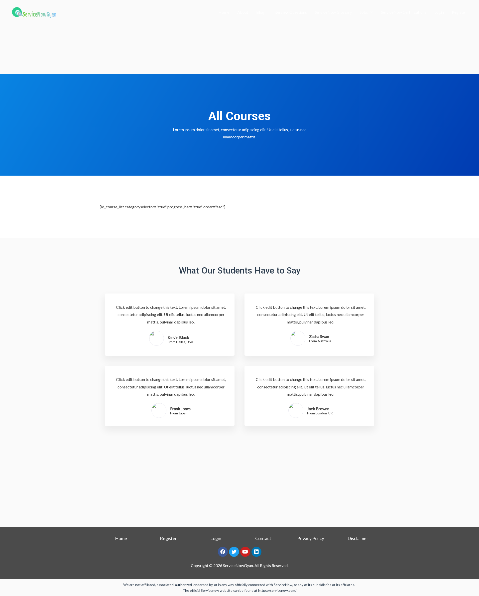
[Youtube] (245, 552)
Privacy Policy (310, 538)
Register (459, 12)
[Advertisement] (239, 37)
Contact (263, 538)
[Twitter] (234, 552)
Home (224, 12)
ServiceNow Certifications (403, 12)
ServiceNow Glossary (333, 12)
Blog (260, 12)
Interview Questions (289, 12)
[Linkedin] (256, 552)
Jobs (364, 12)
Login (439, 12)
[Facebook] (223, 552)
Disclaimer (358, 538)
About (242, 12)
